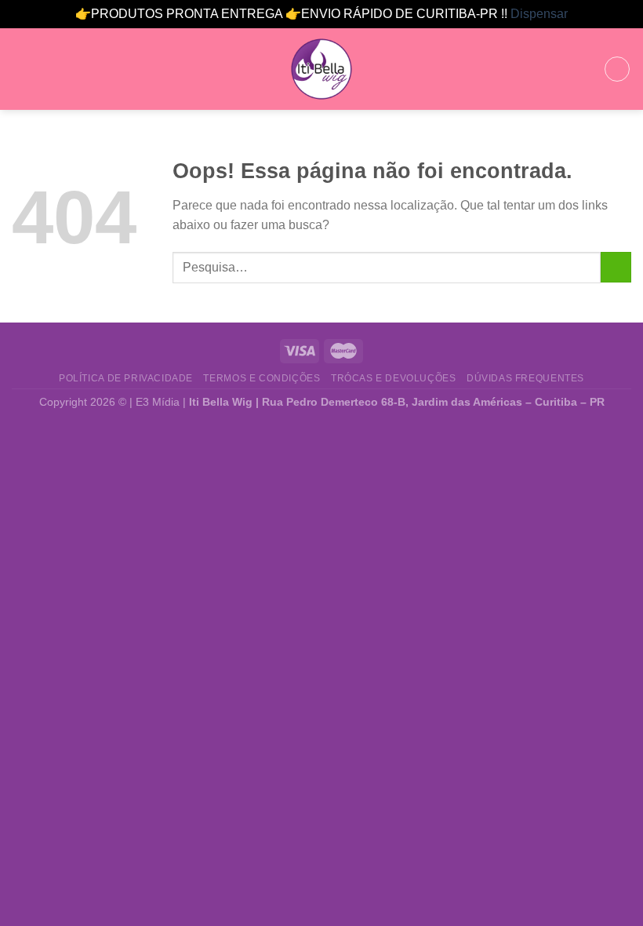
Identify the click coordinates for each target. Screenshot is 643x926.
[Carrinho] (617, 69)
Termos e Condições (261, 378)
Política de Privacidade (126, 378)
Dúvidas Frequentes (525, 378)
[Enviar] (616, 267)
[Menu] (21, 68)
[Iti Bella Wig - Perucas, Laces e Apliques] (321, 69)
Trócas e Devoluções (393, 378)
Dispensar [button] (539, 13)
